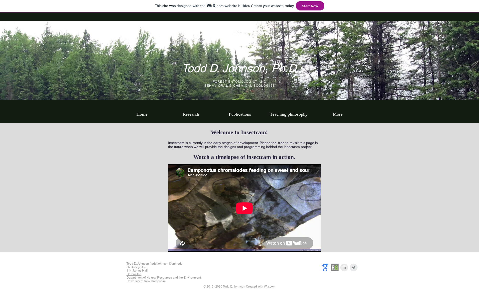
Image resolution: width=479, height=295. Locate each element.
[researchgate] (335, 267)
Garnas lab (133, 274)
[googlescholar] (325, 267)
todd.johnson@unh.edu (167, 263)
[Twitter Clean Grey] (354, 267)
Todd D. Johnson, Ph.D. (240, 68)
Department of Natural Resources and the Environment (163, 277)
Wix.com (269, 286)
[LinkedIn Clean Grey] (344, 267)
